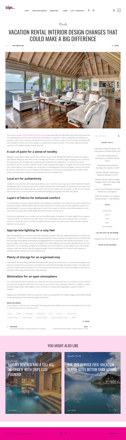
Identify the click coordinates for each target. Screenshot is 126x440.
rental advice (41, 314)
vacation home (71, 314)
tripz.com (60, 314)
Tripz (27, 11)
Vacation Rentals (39, 11)
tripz (50, 314)
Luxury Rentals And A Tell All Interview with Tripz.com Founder (31, 369)
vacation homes (13, 318)
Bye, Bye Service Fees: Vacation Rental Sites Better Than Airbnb (91, 367)
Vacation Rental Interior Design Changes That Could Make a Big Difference (107, 182)
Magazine (54, 11)
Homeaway (29, 314)
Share (116, 45)
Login (65, 11)
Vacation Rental (27, 318)
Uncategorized (107, 226)
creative (18, 314)
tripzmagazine (18, 45)
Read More (12, 410)
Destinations (107, 211)
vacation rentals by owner (59, 318)
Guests (107, 215)
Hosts (63, 24)
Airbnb (10, 314)
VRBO (74, 318)
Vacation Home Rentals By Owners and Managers (33, 135)
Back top (113, 434)
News (107, 223)
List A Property (77, 11)
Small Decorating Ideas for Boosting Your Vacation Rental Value (107, 158)
